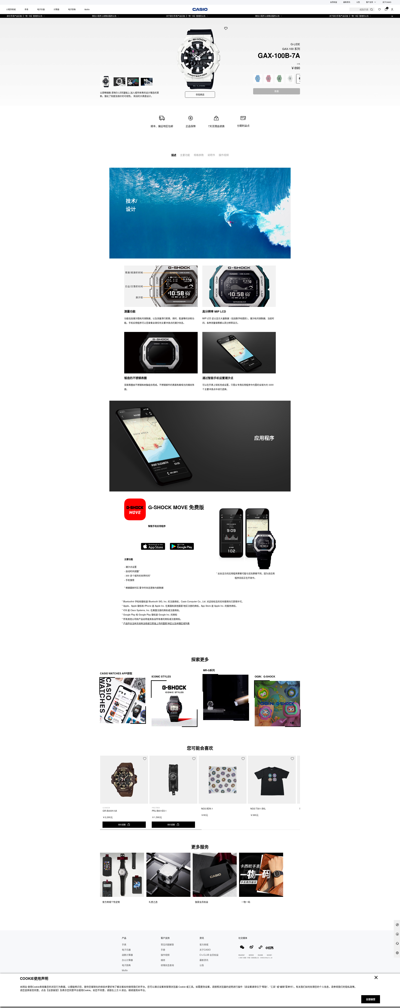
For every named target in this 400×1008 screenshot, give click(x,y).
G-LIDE (295, 44)
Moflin (87, 9)
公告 (358, 2)
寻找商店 (200, 94)
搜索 (371, 9)
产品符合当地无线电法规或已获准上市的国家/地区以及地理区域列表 (156, 623)
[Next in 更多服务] (297, 882)
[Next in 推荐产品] (297, 794)
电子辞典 (72, 9)
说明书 (211, 155)
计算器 (56, 9)
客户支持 (369, 2)
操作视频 (224, 155)
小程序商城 (11, 9)
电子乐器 (41, 9)
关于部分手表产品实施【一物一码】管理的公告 (153, 16)
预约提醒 (122, 824)
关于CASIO (386, 2)
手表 (26, 9)
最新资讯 (346, 2)
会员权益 (333, 2)
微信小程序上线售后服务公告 (72, 16)
